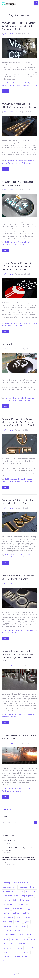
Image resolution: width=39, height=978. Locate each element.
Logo (35, 630)
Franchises (15, 913)
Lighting (26, 922)
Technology (6, 952)
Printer (32, 939)
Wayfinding (6, 961)
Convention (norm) (20, 161)
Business (20, 891)
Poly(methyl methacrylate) (19, 939)
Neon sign (17, 930)
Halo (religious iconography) (23, 630)
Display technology (21, 904)
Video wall (6, 956)
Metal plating (18, 481)
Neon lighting (7, 930)
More (5, 91)
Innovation (18, 922)
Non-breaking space (19, 85)
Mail (28, 714)
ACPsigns (13, 974)
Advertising (8, 398)
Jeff (5, 34)
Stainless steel (32, 85)
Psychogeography (8, 948)
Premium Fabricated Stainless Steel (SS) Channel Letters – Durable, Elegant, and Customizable (18, 266)
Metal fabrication (7, 481)
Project (11, 34)
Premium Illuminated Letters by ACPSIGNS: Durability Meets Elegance (19, 105)
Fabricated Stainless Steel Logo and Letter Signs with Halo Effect (18, 577)
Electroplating (28, 479)
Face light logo (8, 344)
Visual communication (19, 956)
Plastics (5, 939)
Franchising (25, 913)
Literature (31, 161)
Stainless (4, 633)
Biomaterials (25, 83)
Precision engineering (9, 163)
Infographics (6, 557)
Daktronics (6, 900)
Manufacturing (6, 791)
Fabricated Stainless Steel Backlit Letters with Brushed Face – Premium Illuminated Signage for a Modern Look (19, 656)
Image (10, 85)
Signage (18, 163)
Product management (18, 943)
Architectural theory (9, 887)
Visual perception (24, 400)
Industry (11, 743)
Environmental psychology (21, 909)
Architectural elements (12, 83)
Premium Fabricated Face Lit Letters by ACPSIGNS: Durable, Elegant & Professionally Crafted (19, 26)
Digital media (24, 900)
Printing (5, 943)
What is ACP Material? (8, 841)
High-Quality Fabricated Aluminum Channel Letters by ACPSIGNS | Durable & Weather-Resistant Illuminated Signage (18, 859)
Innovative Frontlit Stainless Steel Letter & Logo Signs (17, 183)
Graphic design (8, 917)
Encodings (21, 242)
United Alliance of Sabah (21, 952)
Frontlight (28, 242)
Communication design (10, 896)
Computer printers (27, 896)
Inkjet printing (7, 922)
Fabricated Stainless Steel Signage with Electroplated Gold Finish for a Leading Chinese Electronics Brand (18, 422)
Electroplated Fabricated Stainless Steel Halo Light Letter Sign (17, 502)
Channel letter (23, 323)
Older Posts (6, 809)
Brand (32, 887)
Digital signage (7, 904)
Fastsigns (6, 913)
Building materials (11, 242)
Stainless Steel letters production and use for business (19, 737)
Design (15, 900)
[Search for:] (17, 822)
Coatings (21, 479)
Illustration (5, 244)
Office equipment (25, 935)
